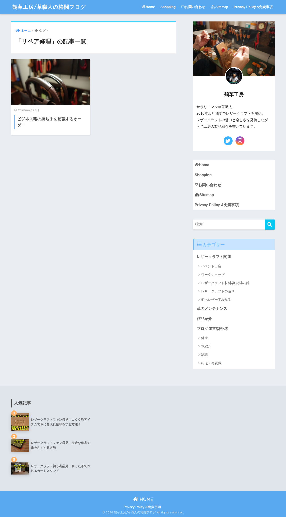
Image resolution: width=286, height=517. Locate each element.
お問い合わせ (195, 7)
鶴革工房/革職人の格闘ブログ (49, 7)
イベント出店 (211, 266)
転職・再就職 (211, 363)
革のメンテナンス (212, 308)
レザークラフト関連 (214, 257)
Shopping (168, 7)
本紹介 (206, 346)
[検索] (270, 224)
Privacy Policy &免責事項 (253, 7)
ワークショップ (213, 274)
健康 (204, 338)
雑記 (204, 355)
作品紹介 (204, 319)
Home (150, 7)
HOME (145, 499)
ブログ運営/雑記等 (212, 329)
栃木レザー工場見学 (216, 300)
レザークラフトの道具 (218, 291)
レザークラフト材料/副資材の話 (225, 283)
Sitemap (221, 7)
